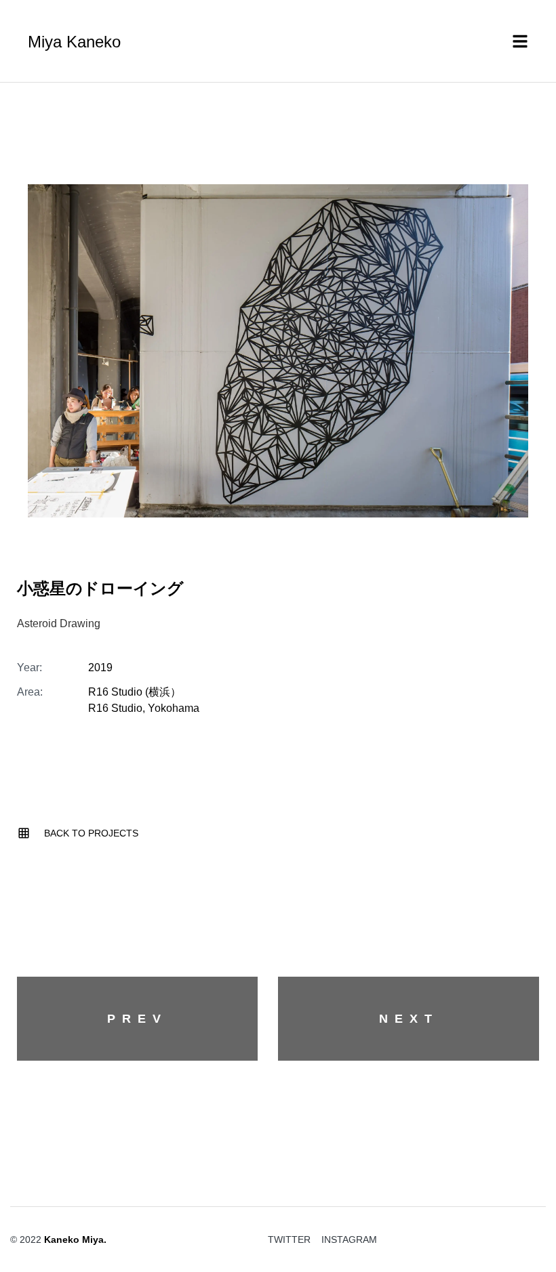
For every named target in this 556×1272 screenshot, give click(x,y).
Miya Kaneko (74, 42)
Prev (137, 1018)
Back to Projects (91, 833)
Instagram (349, 1239)
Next (409, 1018)
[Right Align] (525, 1194)
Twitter (289, 1239)
